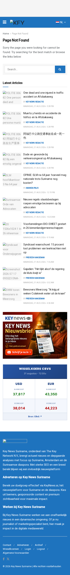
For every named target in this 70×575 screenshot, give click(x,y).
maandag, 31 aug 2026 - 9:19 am (38, 237)
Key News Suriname (21, 566)
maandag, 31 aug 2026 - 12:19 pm (39, 192)
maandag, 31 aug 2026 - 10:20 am (39, 217)
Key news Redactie (35, 102)
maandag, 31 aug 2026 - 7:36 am (38, 262)
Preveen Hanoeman (35, 257)
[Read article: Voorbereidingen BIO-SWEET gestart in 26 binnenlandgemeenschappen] (12, 229)
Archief (39, 545)
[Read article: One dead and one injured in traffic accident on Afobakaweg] (12, 97)
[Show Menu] (4, 22)
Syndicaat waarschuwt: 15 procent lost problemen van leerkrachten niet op (44, 248)
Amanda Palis (32, 188)
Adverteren (23, 545)
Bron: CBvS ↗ (35, 416)
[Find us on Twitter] (8, 559)
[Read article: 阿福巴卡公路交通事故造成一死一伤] (12, 138)
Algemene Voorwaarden (16, 552)
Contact (7, 545)
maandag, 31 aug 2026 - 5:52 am (38, 283)
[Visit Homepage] (24, 22)
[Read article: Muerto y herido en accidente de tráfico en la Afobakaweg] (12, 118)
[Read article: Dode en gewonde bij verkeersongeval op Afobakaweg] (12, 159)
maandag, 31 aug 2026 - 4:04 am (38, 303)
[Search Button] (60, 69)
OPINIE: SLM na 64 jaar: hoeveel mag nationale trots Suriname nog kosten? (44, 179)
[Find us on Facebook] (3, 559)
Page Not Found (20, 33)
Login (28, 549)
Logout (41, 549)
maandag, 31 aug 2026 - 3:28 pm (38, 106)
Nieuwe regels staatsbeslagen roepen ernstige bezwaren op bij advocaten (42, 203)
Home (6, 33)
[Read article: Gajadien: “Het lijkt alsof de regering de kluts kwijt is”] (12, 274)
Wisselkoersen (11, 549)
